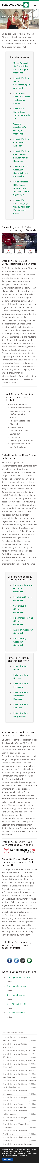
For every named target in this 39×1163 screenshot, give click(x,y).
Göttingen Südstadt (16, 1003)
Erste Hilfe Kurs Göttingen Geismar (19, 1050)
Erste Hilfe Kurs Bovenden (19, 1107)
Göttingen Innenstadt (17, 986)
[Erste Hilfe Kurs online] (15, 5)
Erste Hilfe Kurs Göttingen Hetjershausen (19, 1112)
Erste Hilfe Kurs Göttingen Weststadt (19, 1065)
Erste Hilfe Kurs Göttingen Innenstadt (19, 1045)
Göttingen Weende (16, 1012)
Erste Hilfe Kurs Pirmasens (20, 685)
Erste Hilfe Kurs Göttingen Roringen (19, 1080)
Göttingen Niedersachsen (19, 977)
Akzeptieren (7, 1159)
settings (24, 1155)
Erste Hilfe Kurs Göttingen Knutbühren (19, 1132)
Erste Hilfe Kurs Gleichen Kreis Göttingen (19, 1139)
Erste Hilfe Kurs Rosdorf (19, 1104)
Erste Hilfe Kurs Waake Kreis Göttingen (19, 1126)
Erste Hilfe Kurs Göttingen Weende (19, 1060)
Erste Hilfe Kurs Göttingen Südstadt (19, 1055)
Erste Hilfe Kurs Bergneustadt (20, 715)
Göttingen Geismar (16, 995)
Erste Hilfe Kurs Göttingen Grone (19, 1070)
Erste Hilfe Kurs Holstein (20, 676)
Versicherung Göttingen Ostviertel (19, 609)
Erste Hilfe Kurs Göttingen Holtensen (19, 1099)
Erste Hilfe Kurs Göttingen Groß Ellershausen (19, 1086)
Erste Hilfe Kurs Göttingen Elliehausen (19, 1092)
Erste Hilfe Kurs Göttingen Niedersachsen (19, 1039)
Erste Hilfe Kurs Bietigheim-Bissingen (20, 695)
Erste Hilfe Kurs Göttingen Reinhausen (19, 1119)
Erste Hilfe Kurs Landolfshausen (19, 1144)
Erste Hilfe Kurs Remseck (20, 706)
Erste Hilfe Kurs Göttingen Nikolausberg (19, 1076)
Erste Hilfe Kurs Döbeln (20, 668)
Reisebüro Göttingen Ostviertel (23, 599)
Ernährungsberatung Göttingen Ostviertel (23, 588)
